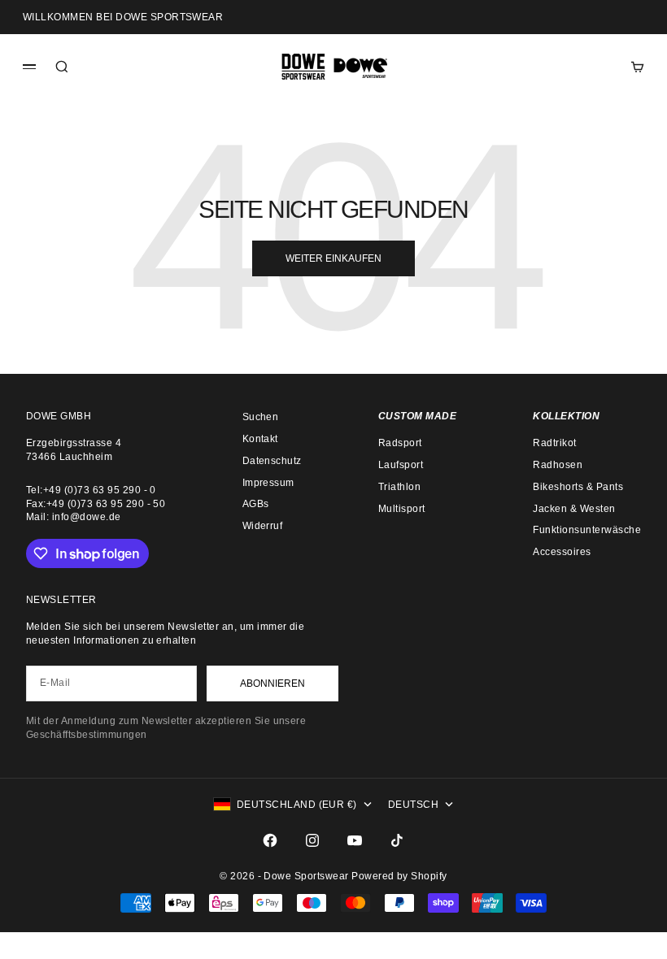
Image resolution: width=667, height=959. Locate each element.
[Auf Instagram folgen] (312, 840)
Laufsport (400, 465)
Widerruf (262, 526)
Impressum (268, 482)
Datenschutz (272, 460)
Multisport (401, 508)
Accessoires (562, 552)
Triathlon (399, 487)
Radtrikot (554, 443)
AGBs (255, 504)
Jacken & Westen (574, 508)
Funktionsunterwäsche (587, 530)
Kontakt (260, 439)
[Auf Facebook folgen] (270, 840)
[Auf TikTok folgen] (397, 840)
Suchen (260, 417)
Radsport (400, 443)
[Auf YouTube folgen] (355, 840)
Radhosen (557, 465)
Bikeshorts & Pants (578, 487)
